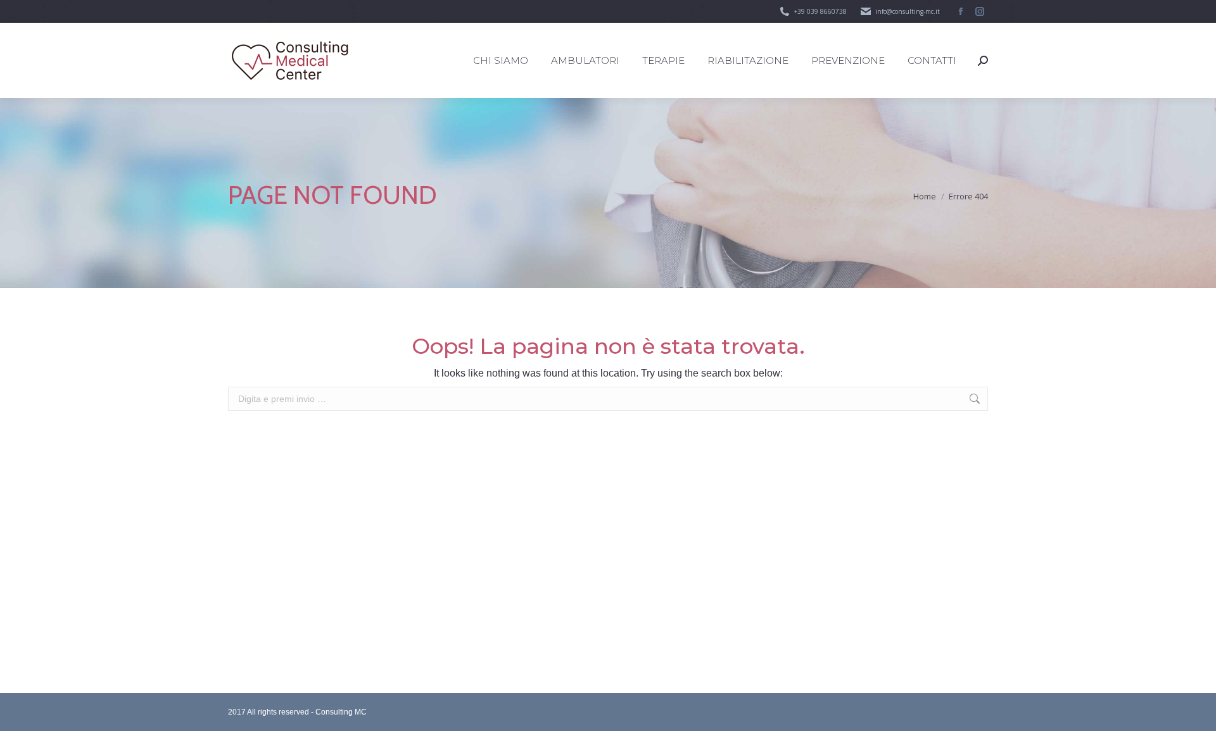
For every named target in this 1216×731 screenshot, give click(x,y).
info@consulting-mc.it (907, 11)
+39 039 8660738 (820, 11)
